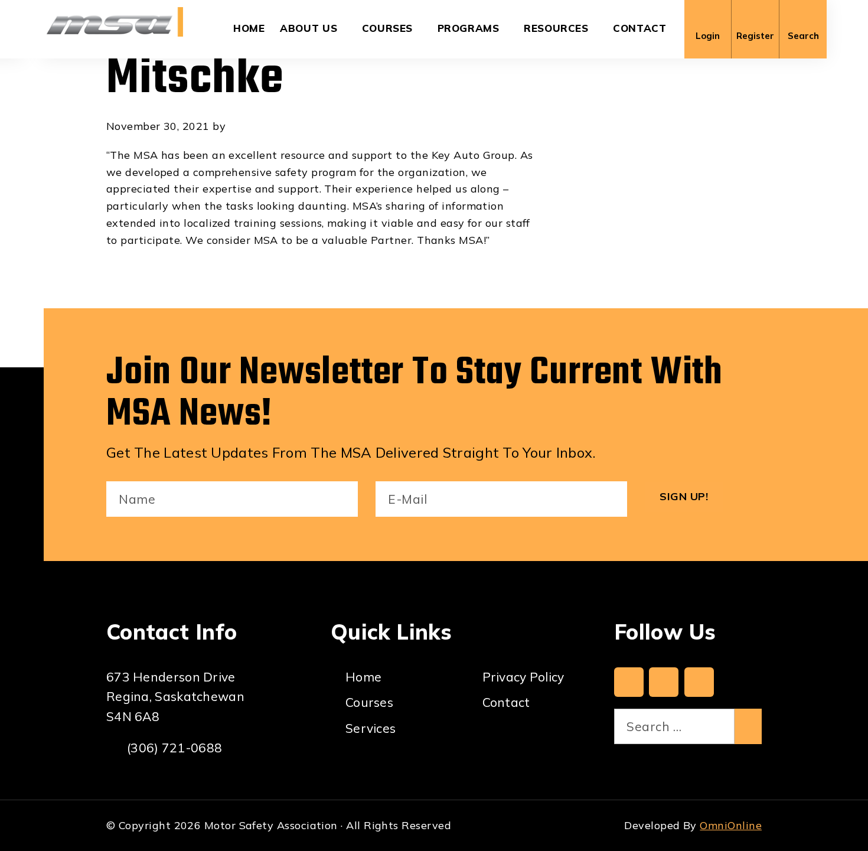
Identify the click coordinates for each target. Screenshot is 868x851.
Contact (639, 28)
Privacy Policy (523, 676)
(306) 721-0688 (174, 747)
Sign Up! (684, 496)
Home (249, 28)
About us (308, 28)
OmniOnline (731, 825)
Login (708, 35)
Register (755, 35)
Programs (469, 28)
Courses (387, 28)
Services (370, 728)
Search (803, 35)
